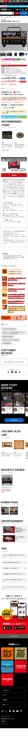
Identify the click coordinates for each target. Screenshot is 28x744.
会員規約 (3, 721)
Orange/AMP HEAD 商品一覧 (9, 329)
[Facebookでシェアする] (12, 372)
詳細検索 (17, 13)
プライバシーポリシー (6, 716)
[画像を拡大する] (25, 48)
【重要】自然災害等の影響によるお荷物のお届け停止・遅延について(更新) (14, 3)
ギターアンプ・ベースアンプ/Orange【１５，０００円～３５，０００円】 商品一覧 (13, 333)
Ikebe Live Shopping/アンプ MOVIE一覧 (21, 530)
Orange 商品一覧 (7, 343)
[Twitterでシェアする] (8, 372)
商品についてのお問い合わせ (10, 265)
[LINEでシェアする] (16, 372)
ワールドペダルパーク (8, 255)
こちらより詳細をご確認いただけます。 (13, 590)
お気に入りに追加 (7, 107)
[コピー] (20, 372)
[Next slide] (26, 54)
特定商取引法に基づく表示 (7, 718)
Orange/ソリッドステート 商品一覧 (10, 340)
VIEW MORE (14, 420)
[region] (14, 484)
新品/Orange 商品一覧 (8, 336)
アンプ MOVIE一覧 (20, 538)
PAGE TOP (15, 636)
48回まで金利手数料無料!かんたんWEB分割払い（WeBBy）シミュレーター (15, 98)
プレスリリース (5, 723)
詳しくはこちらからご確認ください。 (13, 576)
